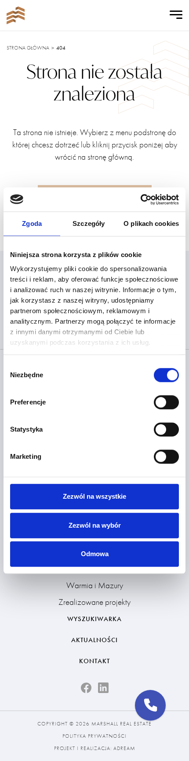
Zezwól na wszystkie (94, 496)
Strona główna (28, 47)
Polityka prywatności (94, 736)
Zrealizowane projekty (94, 602)
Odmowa (95, 553)
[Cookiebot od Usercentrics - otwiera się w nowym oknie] (140, 199)
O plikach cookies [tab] (151, 223)
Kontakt (94, 661)
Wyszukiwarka (94, 619)
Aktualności (94, 640)
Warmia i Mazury (94, 585)
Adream (124, 748)
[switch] (166, 402)
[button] (150, 705)
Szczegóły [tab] (89, 223)
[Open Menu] (176, 15)
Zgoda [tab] (32, 223)
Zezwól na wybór (95, 525)
